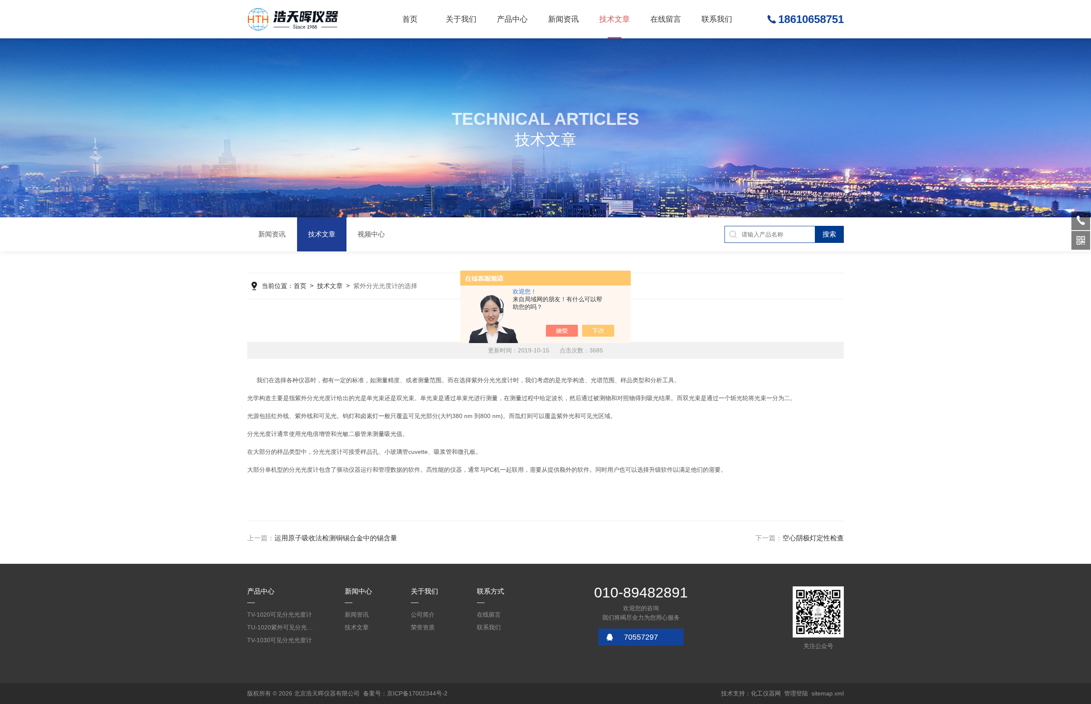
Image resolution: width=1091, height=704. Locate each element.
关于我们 (461, 19)
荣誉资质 (423, 627)
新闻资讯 (563, 19)
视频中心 (371, 234)
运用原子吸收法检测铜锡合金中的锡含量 (335, 538)
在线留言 (665, 19)
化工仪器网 (766, 693)
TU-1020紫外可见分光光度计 (281, 627)
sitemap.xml (827, 693)
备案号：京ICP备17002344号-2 (405, 693)
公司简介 (423, 614)
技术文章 (614, 19)
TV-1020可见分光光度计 (279, 614)
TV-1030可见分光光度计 (279, 640)
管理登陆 (796, 693)
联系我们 (716, 19)
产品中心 (512, 19)
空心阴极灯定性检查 (813, 538)
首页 (410, 19)
